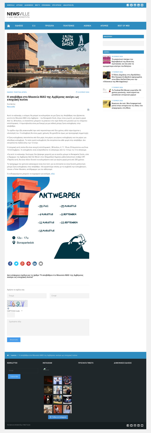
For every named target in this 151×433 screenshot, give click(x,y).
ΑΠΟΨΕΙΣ (104, 26)
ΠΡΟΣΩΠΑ (49, 26)
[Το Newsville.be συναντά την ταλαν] (57, 390)
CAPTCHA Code (13, 311)
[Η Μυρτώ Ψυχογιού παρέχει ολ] (67, 409)
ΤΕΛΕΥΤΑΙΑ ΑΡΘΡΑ (20, 92)
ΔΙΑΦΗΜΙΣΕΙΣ (29, 5)
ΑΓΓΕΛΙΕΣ (19, 5)
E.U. (34, 26)
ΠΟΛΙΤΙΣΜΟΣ (68, 26)
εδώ (53, 174)
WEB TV (37, 5)
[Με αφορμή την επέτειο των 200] (48, 390)
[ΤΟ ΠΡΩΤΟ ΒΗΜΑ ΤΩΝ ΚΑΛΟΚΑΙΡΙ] (57, 399)
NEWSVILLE (11, 5)
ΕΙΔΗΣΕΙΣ (19, 26)
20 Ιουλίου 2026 (117, 56)
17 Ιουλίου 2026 (117, 72)
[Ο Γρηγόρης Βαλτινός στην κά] (48, 399)
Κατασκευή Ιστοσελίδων (15, 425)
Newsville (11, 107)
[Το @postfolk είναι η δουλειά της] (67, 399)
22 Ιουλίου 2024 (83, 92)
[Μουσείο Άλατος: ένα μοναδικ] (67, 390)
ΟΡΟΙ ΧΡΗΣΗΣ (56, 5)
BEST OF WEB (124, 26)
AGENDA (87, 26)
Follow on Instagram (59, 417)
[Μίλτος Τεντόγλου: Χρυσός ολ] (57, 380)
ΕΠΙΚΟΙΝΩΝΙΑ (46, 5)
